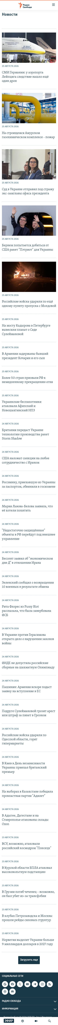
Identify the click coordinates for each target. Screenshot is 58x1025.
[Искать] (49, 1021)
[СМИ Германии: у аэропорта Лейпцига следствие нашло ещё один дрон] (29, 48)
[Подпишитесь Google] (5, 984)
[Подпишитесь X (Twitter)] (20, 984)
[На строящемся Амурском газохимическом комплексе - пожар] (29, 108)
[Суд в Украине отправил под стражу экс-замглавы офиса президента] (29, 164)
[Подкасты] (5, 991)
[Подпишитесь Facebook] (12, 984)
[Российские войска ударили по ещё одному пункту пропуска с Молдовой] (29, 277)
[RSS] (50, 984)
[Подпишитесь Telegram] (35, 984)
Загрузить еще (29, 960)
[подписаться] (12, 991)
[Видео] (36, 1021)
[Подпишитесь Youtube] (27, 984)
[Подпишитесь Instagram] (42, 984)
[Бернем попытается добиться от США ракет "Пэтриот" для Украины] (29, 220)
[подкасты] (22, 1021)
